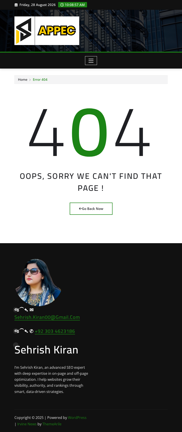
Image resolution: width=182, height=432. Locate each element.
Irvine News (27, 424)
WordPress (77, 417)
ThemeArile (51, 424)
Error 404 (40, 79)
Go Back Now (92, 208)
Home (23, 79)
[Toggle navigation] (91, 60)
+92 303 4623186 (55, 331)
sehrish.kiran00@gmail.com (47, 317)
